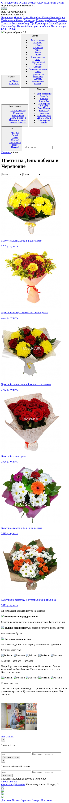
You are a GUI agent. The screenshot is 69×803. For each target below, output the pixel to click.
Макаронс (18, 113)
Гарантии (26, 800)
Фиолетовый (15, 142)
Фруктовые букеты (18, 122)
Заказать (7, 775)
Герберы (38, 45)
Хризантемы (38, 81)
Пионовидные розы (38, 69)
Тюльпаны (38, 76)
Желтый (15, 140)
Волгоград (29, 20)
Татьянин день (44, 115)
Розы (37, 59)
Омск (54, 26)
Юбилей (44, 98)
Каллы (38, 52)
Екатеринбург (9, 26)
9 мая (44, 122)
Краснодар (42, 20)
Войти (60, 2)
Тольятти (6, 23)
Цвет (15, 137)
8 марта (44, 106)
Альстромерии (38, 40)
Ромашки (38, 64)
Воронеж (61, 23)
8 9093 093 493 (9, 29)
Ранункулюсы (38, 57)
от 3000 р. (14, 83)
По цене (13, 80)
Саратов (52, 20)
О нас (4, 2)
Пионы (38, 71)
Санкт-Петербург (32, 17)
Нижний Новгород (27, 26)
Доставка (13, 2)
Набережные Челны (12, 20)
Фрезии (37, 83)
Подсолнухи (38, 74)
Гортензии (38, 47)
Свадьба (44, 96)
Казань (46, 17)
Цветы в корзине (18, 118)
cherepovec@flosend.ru (13, 784)
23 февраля (44, 120)
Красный (15, 133)
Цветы (38, 60)
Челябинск (44, 26)
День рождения (44, 94)
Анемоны (37, 42)
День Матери (44, 108)
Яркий (15, 145)
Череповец (7, 17)
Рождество (44, 113)
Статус (41, 2)
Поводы (44, 106)
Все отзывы (7, 736)
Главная (6, 152)
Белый (15, 135)
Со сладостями (18, 110)
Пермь (52, 23)
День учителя (44, 118)
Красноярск (41, 23)
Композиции (18, 114)
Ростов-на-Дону (20, 23)
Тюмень (62, 20)
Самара (62, 26)
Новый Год (44, 110)
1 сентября (44, 101)
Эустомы (38, 79)
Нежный (15, 147)
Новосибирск (57, 17)
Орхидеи (38, 67)
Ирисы (38, 50)
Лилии (38, 55)
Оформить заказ (11, 757)
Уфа (32, 23)
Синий (15, 137)
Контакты (50, 2)
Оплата (23, 2)
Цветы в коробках (18, 120)
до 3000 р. (14, 81)
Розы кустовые (38, 62)
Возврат (32, 2)
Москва (18, 17)
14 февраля (44, 103)
